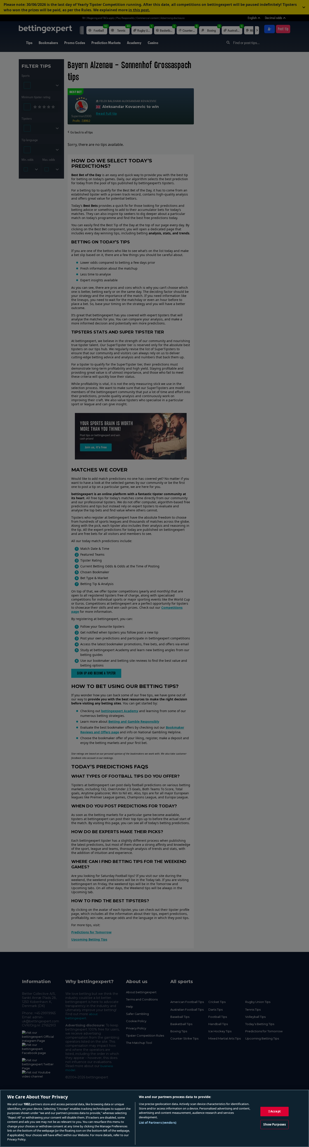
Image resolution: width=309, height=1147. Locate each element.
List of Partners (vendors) (157, 1123)
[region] (154, 1118)
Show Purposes (274, 1124)
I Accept (275, 1111)
